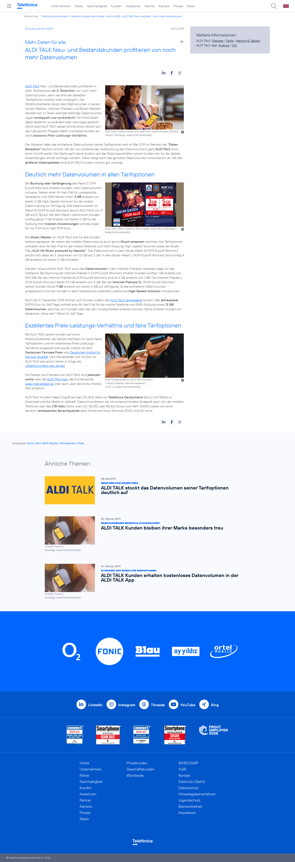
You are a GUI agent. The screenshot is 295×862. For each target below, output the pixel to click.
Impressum (187, 812)
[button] (163, 73)
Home (84, 763)
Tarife (229, 41)
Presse (178, 6)
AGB (182, 769)
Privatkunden (137, 763)
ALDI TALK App (57, 379)
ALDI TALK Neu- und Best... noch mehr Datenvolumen (152, 16)
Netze (79, 6)
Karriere (164, 6)
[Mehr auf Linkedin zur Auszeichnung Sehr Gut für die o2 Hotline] (142, 734)
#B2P (45, 443)
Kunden (116, 6)
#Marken (54, 443)
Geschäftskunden (141, 769)
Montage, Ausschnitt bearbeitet (133, 135)
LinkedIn (95, 705)
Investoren (133, 6)
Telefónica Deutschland (54, 16)
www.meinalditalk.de (39, 384)
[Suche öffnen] (274, 6)
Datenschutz (189, 787)
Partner (150, 6)
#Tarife (80, 443)
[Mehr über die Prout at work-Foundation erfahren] (213, 734)
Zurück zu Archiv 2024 (39, 28)
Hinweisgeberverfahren (197, 794)
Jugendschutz (189, 800)
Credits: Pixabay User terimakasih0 (125, 383)
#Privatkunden (68, 443)
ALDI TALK (32, 86)
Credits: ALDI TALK (152, 228)
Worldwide (135, 775)
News (191, 6)
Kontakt (184, 775)
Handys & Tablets (248, 41)
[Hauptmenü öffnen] (9, 6)
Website (217, 41)
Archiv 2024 (113, 16)
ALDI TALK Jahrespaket (126, 300)
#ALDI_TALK (34, 443)
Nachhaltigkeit (97, 6)
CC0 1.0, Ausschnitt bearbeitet (122, 386)
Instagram (126, 705)
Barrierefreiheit (190, 806)
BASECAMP (188, 763)
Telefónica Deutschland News (87, 16)
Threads (158, 705)
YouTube (187, 705)
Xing (215, 705)
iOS (234, 45)
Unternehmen (61, 6)
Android (223, 45)
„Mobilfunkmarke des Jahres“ (45, 366)
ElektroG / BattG (192, 781)
